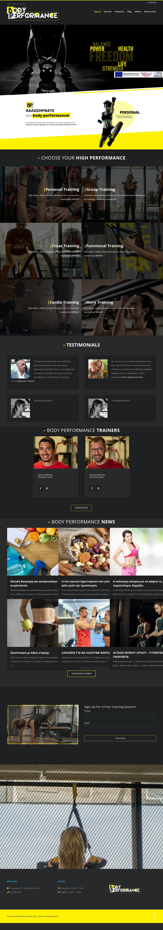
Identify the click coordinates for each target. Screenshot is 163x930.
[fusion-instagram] (46, 488)
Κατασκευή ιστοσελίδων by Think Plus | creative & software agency (32, 916)
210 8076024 (152, 3)
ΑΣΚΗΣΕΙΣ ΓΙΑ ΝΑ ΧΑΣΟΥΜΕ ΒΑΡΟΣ (86, 652)
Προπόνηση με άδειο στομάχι (29, 652)
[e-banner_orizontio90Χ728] (138, 72)
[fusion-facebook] (40, 488)
